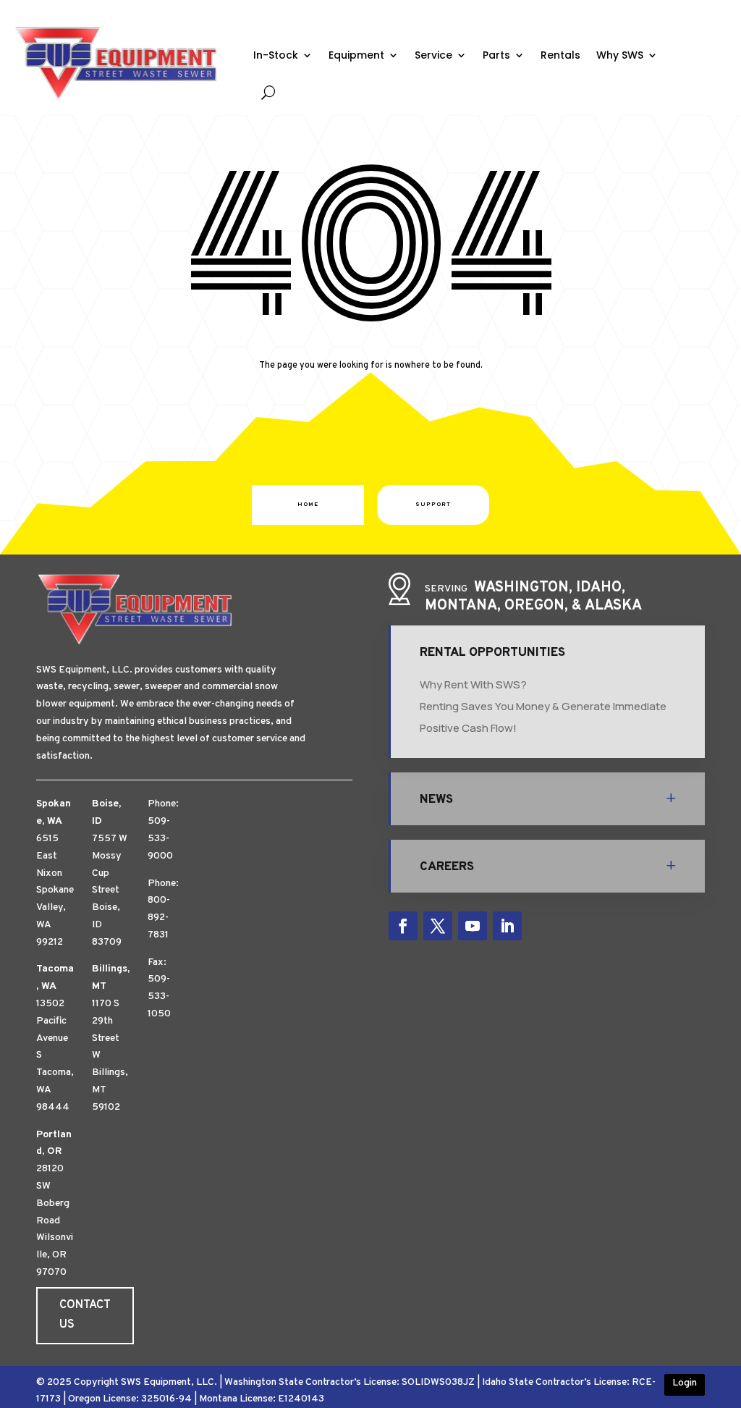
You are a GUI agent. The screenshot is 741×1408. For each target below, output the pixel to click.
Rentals (560, 55)
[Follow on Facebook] (403, 925)
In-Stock (275, 55)
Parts (496, 55)
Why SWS (619, 55)
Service (433, 55)
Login (684, 1383)
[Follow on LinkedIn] (507, 925)
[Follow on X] (437, 925)
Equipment (356, 55)
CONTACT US (85, 1315)
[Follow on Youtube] (472, 925)
